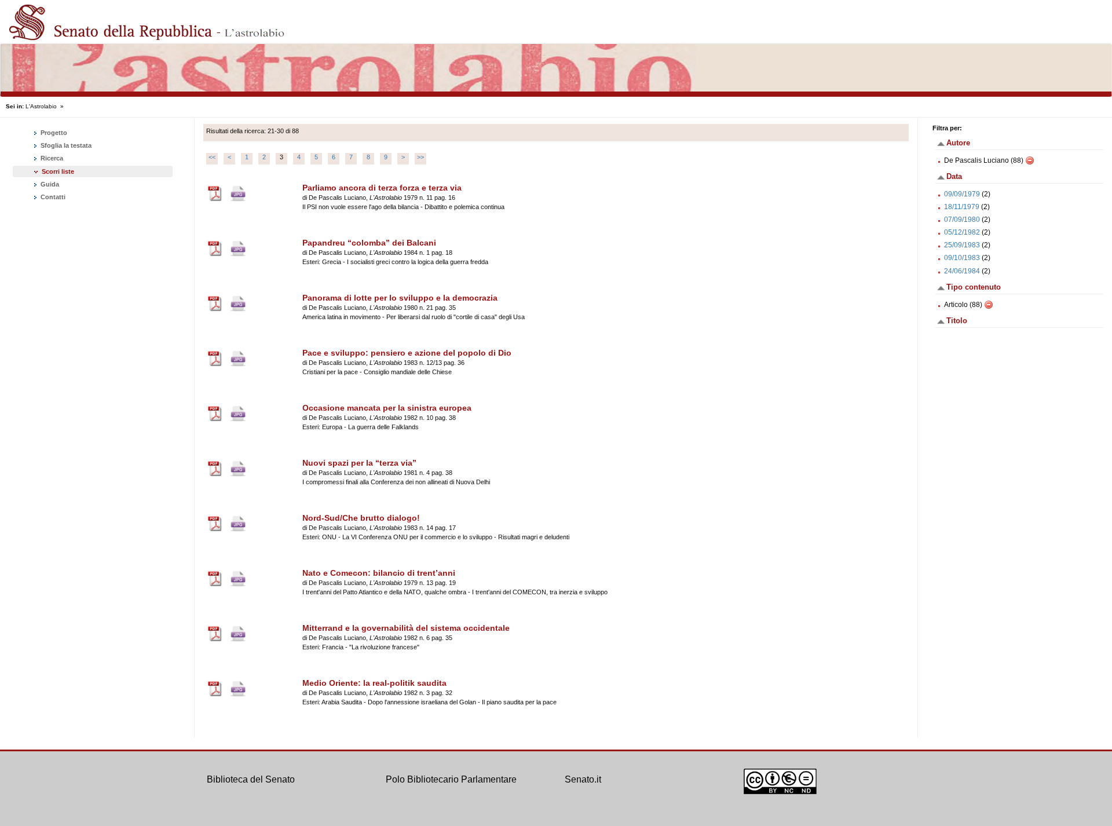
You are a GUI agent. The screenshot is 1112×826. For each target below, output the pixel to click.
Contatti (52, 196)
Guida (49, 184)
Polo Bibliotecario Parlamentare (451, 779)
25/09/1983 (962, 245)
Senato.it (583, 779)
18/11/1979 (961, 207)
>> (420, 156)
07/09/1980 (962, 219)
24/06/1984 (962, 271)
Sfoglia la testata (65, 145)
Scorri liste (58, 171)
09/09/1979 (962, 194)
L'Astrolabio (41, 106)
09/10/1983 (962, 258)
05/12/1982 (962, 232)
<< (212, 156)
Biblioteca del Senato (251, 779)
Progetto (53, 132)
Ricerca (51, 158)
